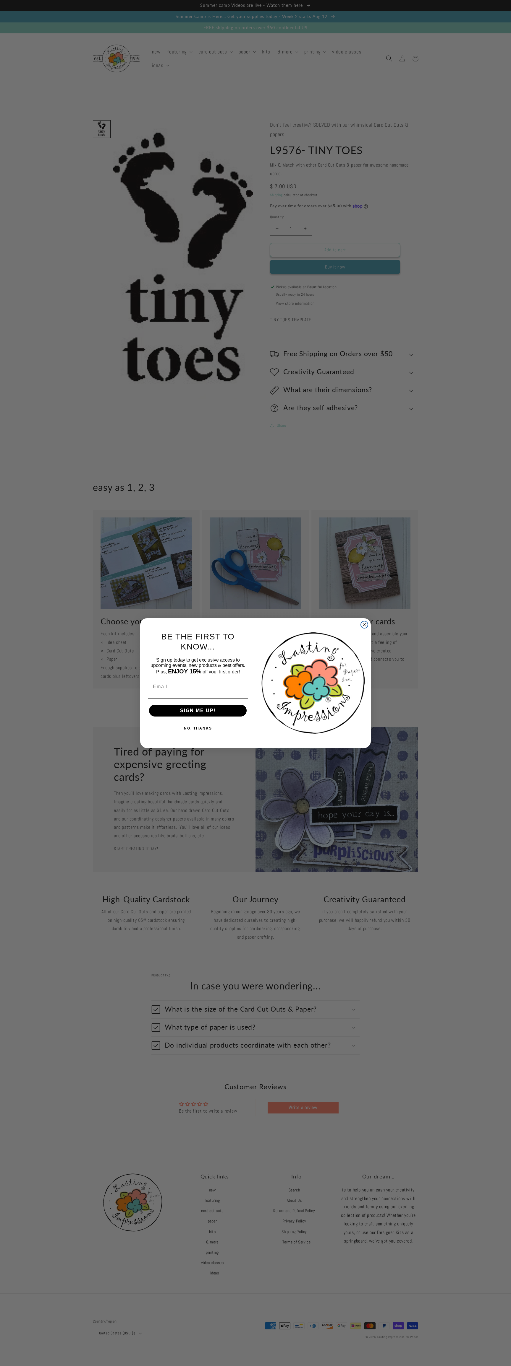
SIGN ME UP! (198, 710)
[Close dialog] (364, 624)
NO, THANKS (198, 728)
